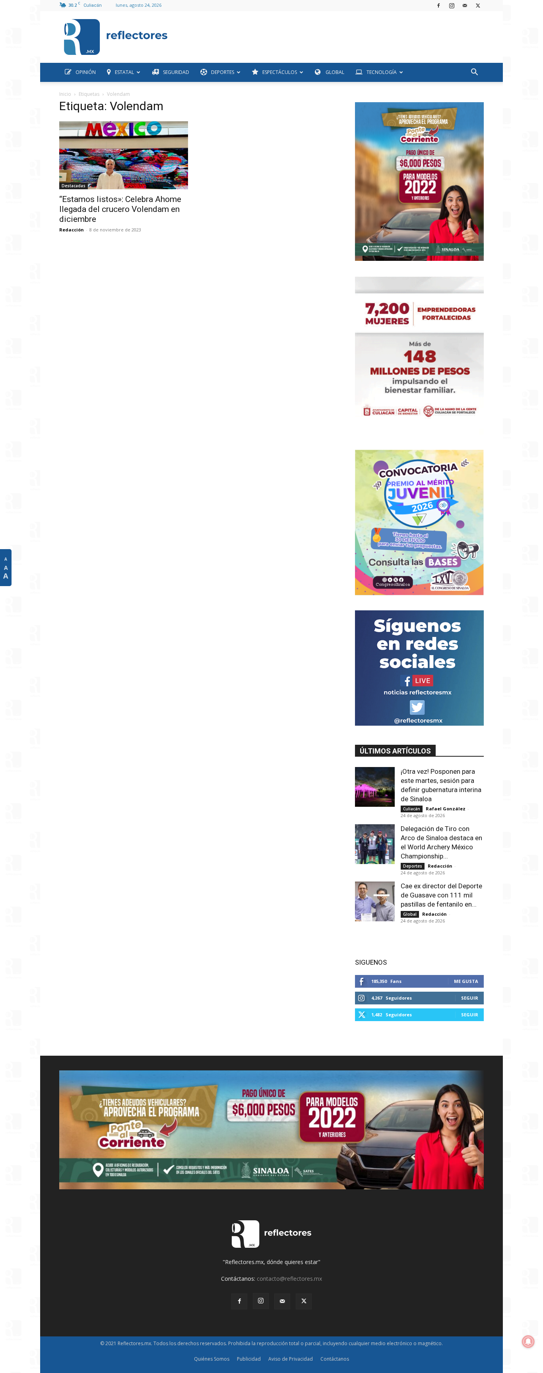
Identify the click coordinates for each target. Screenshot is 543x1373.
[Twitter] (478, 5)
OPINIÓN (86, 72)
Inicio (65, 94)
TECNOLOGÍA (382, 72)
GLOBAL (334, 72)
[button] (474, 73)
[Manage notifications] (528, 1341)
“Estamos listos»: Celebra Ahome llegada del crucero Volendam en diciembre (120, 209)
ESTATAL (124, 72)
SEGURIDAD (176, 72)
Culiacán (411, 809)
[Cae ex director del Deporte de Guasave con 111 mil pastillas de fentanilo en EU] (375, 901)
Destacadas (73, 185)
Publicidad (249, 1359)
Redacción (71, 230)
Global (410, 914)
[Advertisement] (328, 35)
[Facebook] (438, 5)
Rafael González (445, 809)
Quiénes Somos (211, 1359)
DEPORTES (222, 72)
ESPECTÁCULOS (279, 72)
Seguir (469, 998)
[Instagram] (452, 5)
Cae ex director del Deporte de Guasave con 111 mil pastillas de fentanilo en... (441, 895)
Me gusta (466, 981)
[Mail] (465, 5)
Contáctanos (334, 1359)
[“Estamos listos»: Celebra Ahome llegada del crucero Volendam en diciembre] (123, 155)
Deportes (412, 866)
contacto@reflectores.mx (289, 1278)
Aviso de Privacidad (290, 1359)
